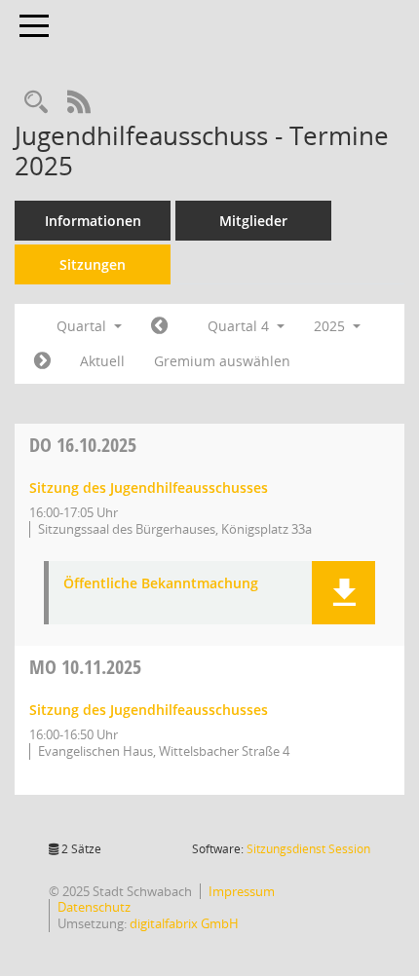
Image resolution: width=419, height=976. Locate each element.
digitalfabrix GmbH (184, 923)
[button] (343, 592)
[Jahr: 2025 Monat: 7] (159, 326)
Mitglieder (253, 220)
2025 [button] (331, 326)
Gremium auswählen (222, 361)
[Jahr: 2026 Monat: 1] (42, 361)
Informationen (93, 220)
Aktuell (102, 361)
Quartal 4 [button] (240, 326)
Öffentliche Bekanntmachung (160, 584)
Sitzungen (92, 264)
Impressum (242, 891)
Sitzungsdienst (308, 849)
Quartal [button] (83, 326)
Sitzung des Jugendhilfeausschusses (148, 487)
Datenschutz (94, 907)
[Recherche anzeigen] (36, 103)
